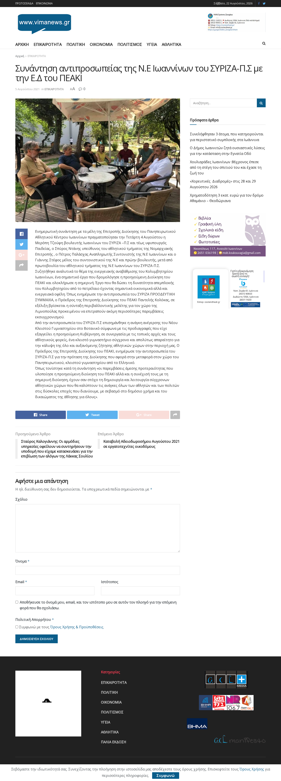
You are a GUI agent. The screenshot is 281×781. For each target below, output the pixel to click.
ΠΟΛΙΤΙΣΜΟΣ (129, 44)
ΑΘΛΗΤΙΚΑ (171, 44)
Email (21, 581)
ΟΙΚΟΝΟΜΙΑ (101, 44)
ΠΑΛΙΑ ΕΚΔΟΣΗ (113, 742)
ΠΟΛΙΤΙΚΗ (76, 44)
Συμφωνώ (166, 775)
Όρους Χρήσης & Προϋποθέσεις (76, 627)
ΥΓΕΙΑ (152, 44)
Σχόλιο (21, 499)
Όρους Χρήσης (252, 769)
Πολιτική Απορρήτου (34, 619)
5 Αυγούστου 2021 (27, 89)
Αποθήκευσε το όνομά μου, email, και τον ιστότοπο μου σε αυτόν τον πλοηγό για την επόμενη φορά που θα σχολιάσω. (98, 605)
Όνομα (22, 561)
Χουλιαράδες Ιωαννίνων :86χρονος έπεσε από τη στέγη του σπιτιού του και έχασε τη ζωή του (225, 167)
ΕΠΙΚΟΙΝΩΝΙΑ (44, 3)
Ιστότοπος (109, 581)
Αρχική (19, 56)
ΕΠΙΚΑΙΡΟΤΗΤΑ (48, 44)
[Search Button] (261, 103)
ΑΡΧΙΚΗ (22, 44)
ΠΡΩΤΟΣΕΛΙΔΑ (24, 3)
